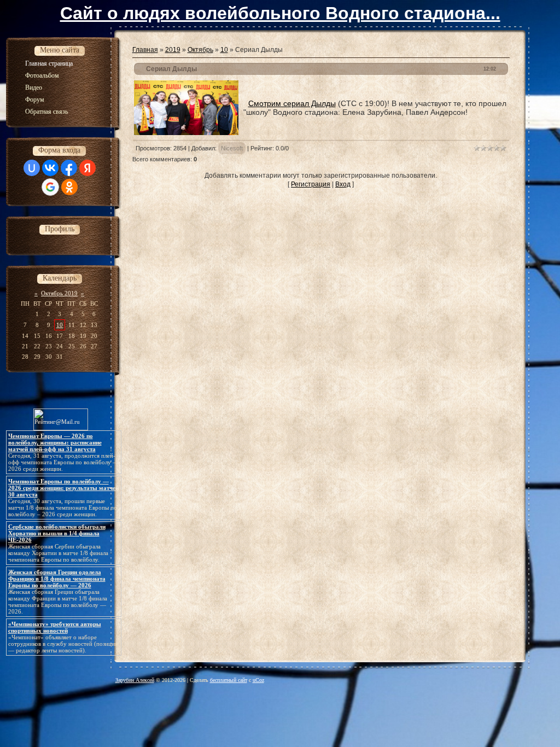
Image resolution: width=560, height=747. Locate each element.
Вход (343, 184)
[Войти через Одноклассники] (69, 187)
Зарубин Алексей (134, 680)
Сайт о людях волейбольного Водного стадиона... (280, 13)
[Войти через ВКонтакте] (50, 168)
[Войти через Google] (50, 187)
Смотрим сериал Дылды (292, 103)
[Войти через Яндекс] (87, 168)
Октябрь (200, 50)
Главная (145, 50)
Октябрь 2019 (59, 293)
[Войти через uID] (32, 168)
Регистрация (310, 184)
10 (59, 325)
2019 (172, 50)
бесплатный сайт (228, 680)
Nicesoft (232, 148)
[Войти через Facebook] (69, 168)
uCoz (258, 680)
